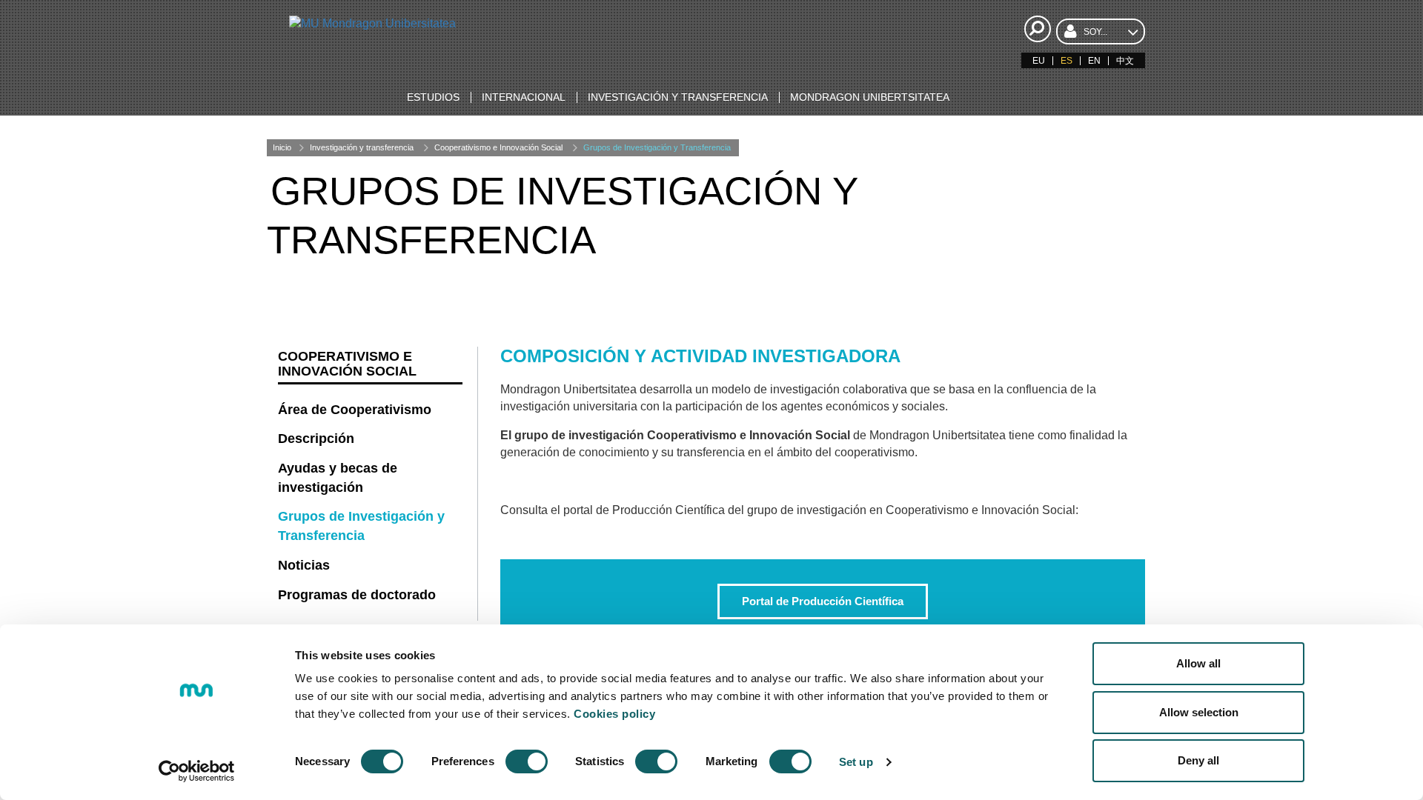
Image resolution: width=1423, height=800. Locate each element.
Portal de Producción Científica (822, 601)
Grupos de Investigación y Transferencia (657, 147)
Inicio (282, 147)
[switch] (526, 761)
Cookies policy (614, 713)
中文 (1125, 60)
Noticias (304, 565)
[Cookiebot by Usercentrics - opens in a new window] (197, 771)
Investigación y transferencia (362, 147)
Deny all (1198, 760)
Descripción (316, 438)
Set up (856, 762)
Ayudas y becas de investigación (337, 478)
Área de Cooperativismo (354, 409)
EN (1094, 60)
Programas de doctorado (357, 594)
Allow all (1198, 663)
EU (1038, 60)
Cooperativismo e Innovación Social (498, 147)
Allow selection (1198, 712)
